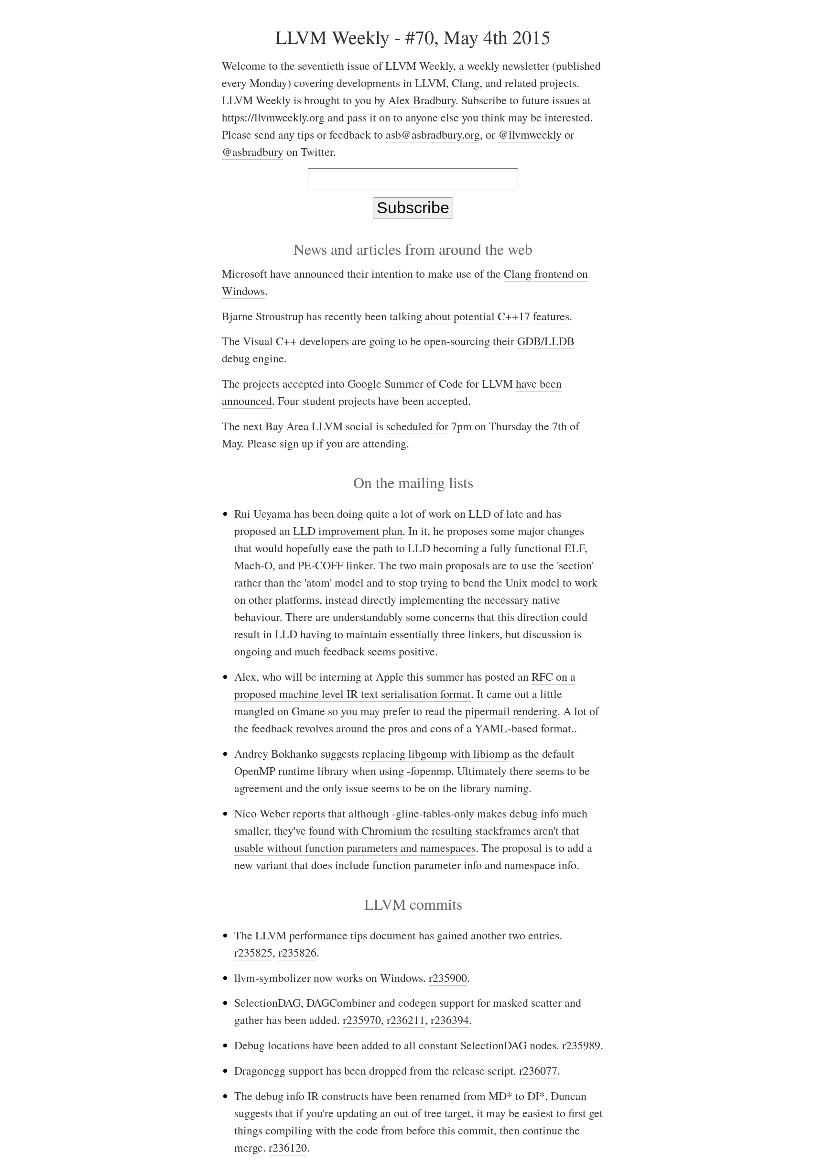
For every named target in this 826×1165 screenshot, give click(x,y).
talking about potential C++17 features (479, 316)
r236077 (538, 1070)
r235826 (297, 952)
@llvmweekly (530, 134)
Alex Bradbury (422, 100)
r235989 (581, 1045)
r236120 (288, 1147)
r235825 (253, 952)
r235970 (362, 1019)
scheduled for (417, 426)
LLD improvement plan (347, 530)
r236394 (450, 1019)
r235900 (448, 977)
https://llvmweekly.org (273, 117)
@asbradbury (252, 151)
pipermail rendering (511, 711)
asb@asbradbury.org (433, 134)
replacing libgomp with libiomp (436, 753)
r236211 (406, 1019)
